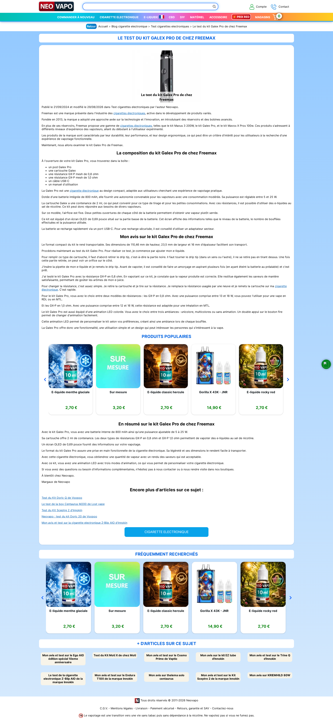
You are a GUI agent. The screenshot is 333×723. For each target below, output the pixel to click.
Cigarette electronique (119, 17)
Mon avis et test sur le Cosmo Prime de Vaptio (166, 657)
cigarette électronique (84, 190)
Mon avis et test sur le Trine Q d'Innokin (270, 657)
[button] (326, 364)
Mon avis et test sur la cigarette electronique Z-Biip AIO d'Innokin (84, 522)
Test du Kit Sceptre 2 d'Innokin (62, 510)
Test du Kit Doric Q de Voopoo (62, 497)
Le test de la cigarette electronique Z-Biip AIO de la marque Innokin (63, 678)
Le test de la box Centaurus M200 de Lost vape (73, 504)
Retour (91, 26)
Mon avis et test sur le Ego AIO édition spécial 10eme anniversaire (63, 659)
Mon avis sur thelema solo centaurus (166, 676)
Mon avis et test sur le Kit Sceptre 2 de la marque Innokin (218, 676)
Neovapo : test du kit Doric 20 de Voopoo (69, 516)
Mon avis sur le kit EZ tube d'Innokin (218, 657)
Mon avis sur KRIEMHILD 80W (270, 675)
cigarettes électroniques (129, 113)
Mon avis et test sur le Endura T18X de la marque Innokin (115, 676)
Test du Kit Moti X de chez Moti (115, 655)
